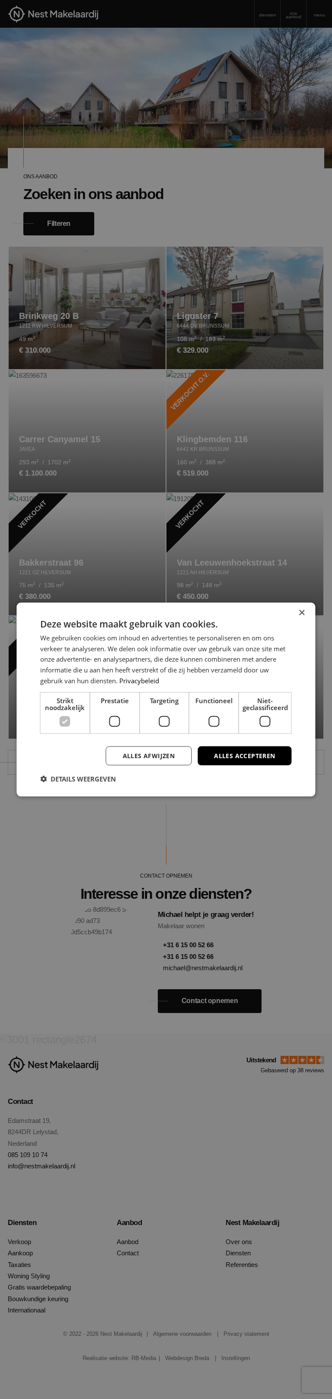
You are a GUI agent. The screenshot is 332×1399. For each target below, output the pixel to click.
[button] (78, 779)
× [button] (301, 612)
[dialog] (165, 699)
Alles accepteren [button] (244, 755)
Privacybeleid (139, 680)
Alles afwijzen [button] (149, 755)
